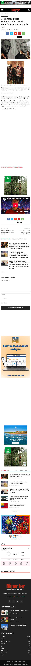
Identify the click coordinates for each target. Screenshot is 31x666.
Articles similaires (6, 239)
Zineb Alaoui (5, 29)
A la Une (2, 16)
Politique (3, 643)
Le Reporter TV (4, 650)
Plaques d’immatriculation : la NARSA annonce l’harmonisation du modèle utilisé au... (18, 498)
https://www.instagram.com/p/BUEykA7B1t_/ (12, 167)
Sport (2, 646)
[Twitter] (17, 601)
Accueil (2, 13)
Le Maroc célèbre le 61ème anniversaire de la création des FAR (7, 232)
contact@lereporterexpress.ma (17, 596)
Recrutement (14, 661)
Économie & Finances (6, 641)
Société (2, 639)
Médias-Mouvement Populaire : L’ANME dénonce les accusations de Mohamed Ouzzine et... (19, 491)
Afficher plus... (15, 511)
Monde (2, 648)
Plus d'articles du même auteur (20, 239)
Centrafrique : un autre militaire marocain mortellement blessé (24, 232)
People (6, 16)
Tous (16, 470)
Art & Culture (4, 652)
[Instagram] (13, 601)
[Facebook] (9, 601)
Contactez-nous (21, 661)
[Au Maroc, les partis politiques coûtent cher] (4, 612)
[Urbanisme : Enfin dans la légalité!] (4, 627)
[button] (29, 10)
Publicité (8, 661)
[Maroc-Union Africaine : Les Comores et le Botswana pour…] (4, 619)
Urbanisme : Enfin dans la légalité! (17, 625)
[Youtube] (21, 601)
